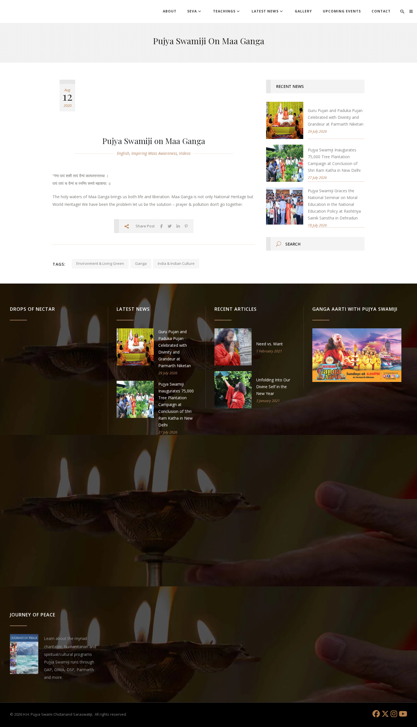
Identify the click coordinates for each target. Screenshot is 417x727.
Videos (185, 153)
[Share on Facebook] (161, 226)
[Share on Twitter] (170, 226)
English (123, 153)
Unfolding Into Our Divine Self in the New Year (273, 386)
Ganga (141, 263)
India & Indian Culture (176, 263)
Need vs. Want (269, 343)
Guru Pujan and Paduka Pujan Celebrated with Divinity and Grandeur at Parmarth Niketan (335, 117)
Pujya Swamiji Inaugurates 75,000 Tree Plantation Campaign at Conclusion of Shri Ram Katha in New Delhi (176, 404)
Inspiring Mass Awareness (154, 153)
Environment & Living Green (100, 263)
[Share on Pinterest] (186, 226)
